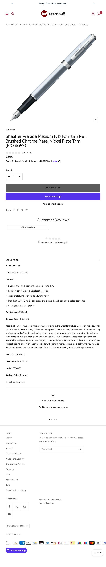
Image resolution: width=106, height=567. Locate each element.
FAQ (8, 474)
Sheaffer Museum (14, 453)
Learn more (62, 3)
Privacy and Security (15, 459)
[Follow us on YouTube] (9, 514)
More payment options (53, 204)
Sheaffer (11, 129)
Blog (8, 485)
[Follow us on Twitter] (17, 506)
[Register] (80, 449)
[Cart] (99, 13)
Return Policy (12, 480)
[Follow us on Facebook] (9, 506)
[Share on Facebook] (14, 210)
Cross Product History (16, 490)
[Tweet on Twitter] (22, 210)
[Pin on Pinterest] (17, 210)
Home (8, 25)
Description (12, 260)
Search (9, 438)
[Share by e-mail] (27, 210)
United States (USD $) (16, 526)
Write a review (28, 227)
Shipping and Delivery (15, 464)
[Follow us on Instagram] (24, 506)
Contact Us (11, 443)
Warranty (10, 469)
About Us (10, 448)
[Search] (12, 13)
